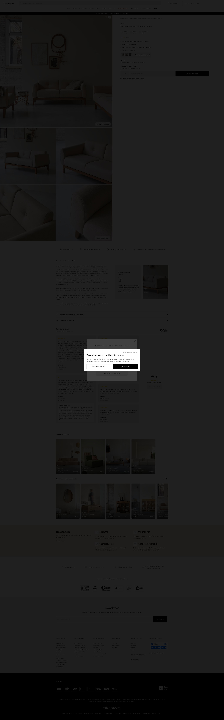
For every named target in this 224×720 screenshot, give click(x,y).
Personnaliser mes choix (99, 366)
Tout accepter (125, 366)
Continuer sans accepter (130, 352)
